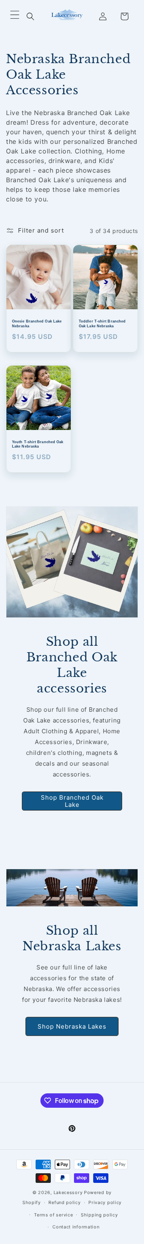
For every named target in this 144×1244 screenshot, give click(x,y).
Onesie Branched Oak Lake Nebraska (37, 323)
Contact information (75, 1227)
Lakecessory (68, 1192)
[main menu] (15, 16)
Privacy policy (105, 1202)
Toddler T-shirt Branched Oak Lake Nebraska (102, 323)
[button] (30, 16)
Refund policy (64, 1202)
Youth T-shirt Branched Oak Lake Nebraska (37, 444)
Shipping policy (99, 1215)
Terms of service (53, 1215)
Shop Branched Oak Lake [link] (72, 800)
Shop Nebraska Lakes (72, 1026)
